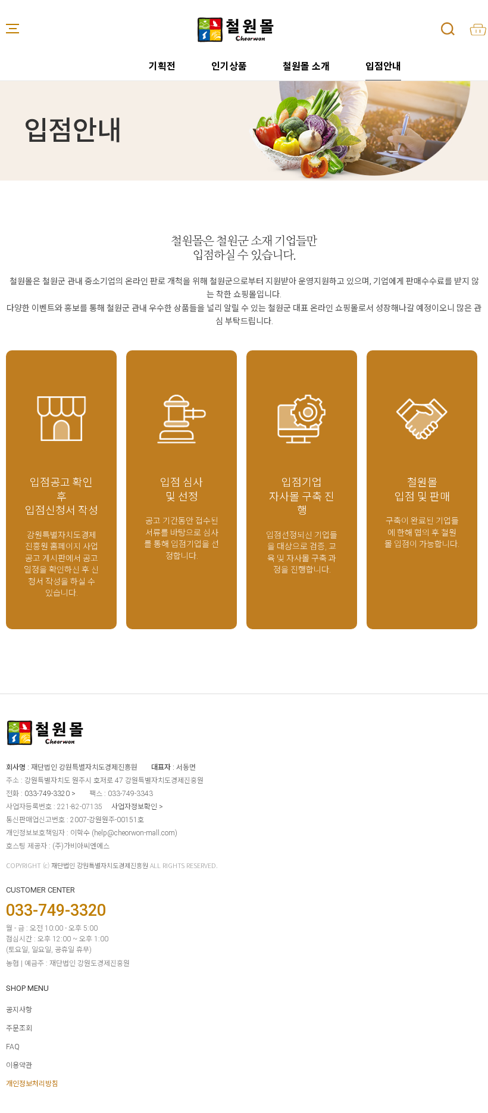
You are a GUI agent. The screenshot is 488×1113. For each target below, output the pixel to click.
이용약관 (19, 1065)
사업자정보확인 (134, 807)
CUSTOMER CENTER (40, 889)
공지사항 (19, 1010)
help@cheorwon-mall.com (134, 833)
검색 (447, 28)
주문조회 (19, 1028)
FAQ (13, 1047)
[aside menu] (12, 28)
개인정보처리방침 (32, 1084)
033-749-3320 (47, 793)
